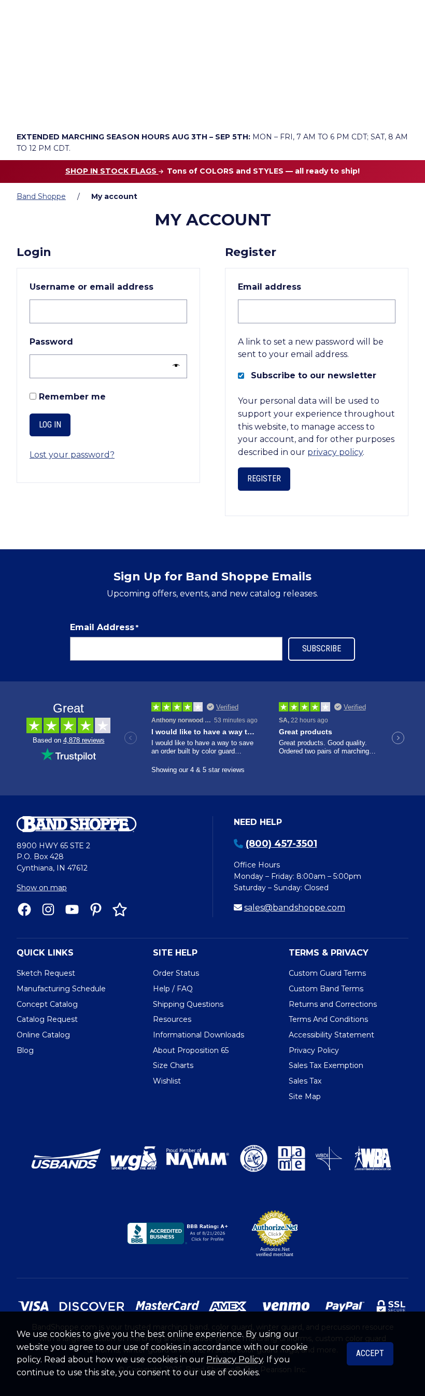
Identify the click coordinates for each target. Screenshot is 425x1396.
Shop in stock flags (112, 171)
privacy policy (335, 452)
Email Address (104, 627)
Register (264, 478)
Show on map (42, 887)
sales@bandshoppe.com (294, 908)
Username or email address (108, 286)
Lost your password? (72, 455)
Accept (370, 1353)
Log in (50, 425)
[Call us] (27, 106)
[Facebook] (24, 909)
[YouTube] (72, 909)
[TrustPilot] (120, 909)
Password (75, 341)
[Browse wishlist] (85, 106)
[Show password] (173, 366)
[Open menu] (397, 107)
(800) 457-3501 (281, 843)
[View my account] (56, 106)
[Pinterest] (96, 909)
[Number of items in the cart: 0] (114, 107)
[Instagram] (48, 909)
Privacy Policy (234, 1359)
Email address (293, 286)
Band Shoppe (41, 196)
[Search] (397, 78)
